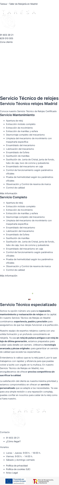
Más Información (8, 275)
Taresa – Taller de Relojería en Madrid (19, 4)
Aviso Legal (12, 472)
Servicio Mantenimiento (17, 115)
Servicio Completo (13, 197)
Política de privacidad (17, 465)
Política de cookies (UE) (18, 469)
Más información (8, 193)
